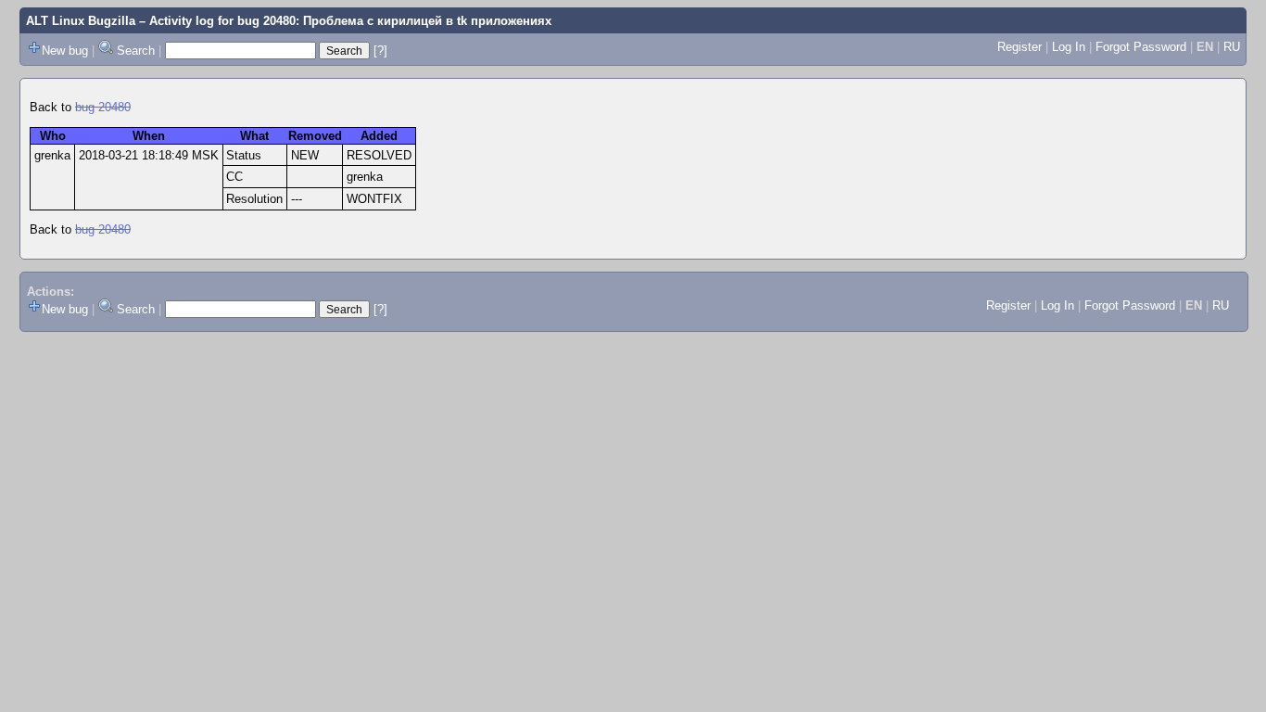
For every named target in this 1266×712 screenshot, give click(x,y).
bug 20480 (103, 107)
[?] (380, 50)
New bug (65, 50)
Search (136, 50)
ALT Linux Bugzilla (80, 21)
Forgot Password (1140, 47)
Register (1019, 47)
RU (1231, 47)
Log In (1068, 47)
